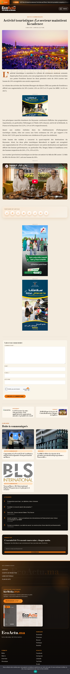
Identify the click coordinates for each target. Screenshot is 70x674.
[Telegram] (35, 213)
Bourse (38, 640)
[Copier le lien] (46, 213)
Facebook (39, 653)
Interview (4, 658)
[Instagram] (12, 213)
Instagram (39, 656)
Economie (39, 634)
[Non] (68, 669)
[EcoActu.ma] (9, 8)
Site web (7, 379)
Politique (39, 642)
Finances (39, 637)
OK (35, 671)
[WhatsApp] (29, 213)
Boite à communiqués (35, 17)
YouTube (39, 661)
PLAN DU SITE (6, 579)
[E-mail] (40, 213)
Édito (3, 653)
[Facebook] (7, 213)
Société (38, 645)
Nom (6, 366)
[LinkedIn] (23, 213)
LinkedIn (38, 658)
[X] (18, 213)
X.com (38, 664)
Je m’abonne (35, 552)
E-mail (7, 372)
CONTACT (5, 569)
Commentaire (9, 345)
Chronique (5, 661)
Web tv (4, 656)
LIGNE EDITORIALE (7, 576)
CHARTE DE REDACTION (9, 573)
